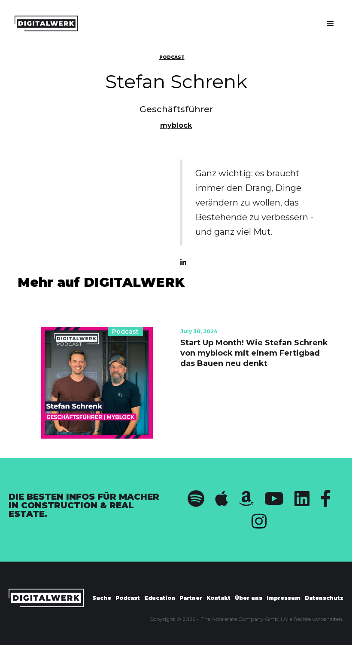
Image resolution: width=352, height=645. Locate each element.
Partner (190, 598)
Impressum (283, 598)
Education (159, 598)
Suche (101, 598)
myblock (176, 125)
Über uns (248, 598)
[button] (330, 24)
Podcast (172, 57)
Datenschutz (324, 598)
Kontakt (218, 598)
